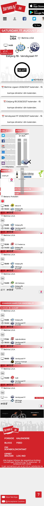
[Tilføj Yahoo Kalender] (8, 163)
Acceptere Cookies (16, 501)
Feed (19, 443)
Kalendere (22, 438)
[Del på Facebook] (8, 141)
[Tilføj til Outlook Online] (8, 157)
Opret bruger (8, 455)
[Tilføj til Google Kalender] (8, 152)
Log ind (21, 456)
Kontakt (21, 449)
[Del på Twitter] (8, 135)
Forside (9, 438)
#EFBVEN (38, 80)
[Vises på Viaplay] (41, 291)
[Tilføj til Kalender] (8, 146)
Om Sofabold (10, 448)
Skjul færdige (12, 497)
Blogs (8, 443)
